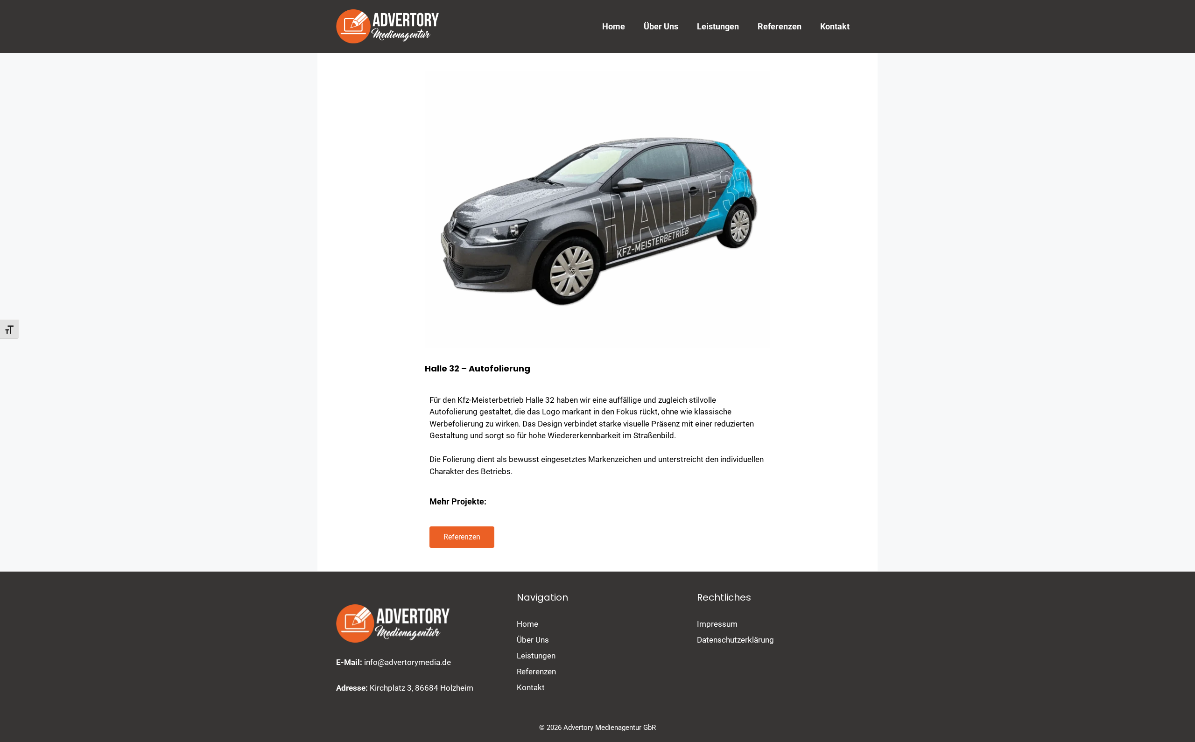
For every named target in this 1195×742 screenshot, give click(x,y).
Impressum (717, 624)
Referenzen (779, 26)
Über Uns (661, 26)
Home (613, 26)
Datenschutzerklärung (735, 639)
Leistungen (718, 26)
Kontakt (835, 26)
